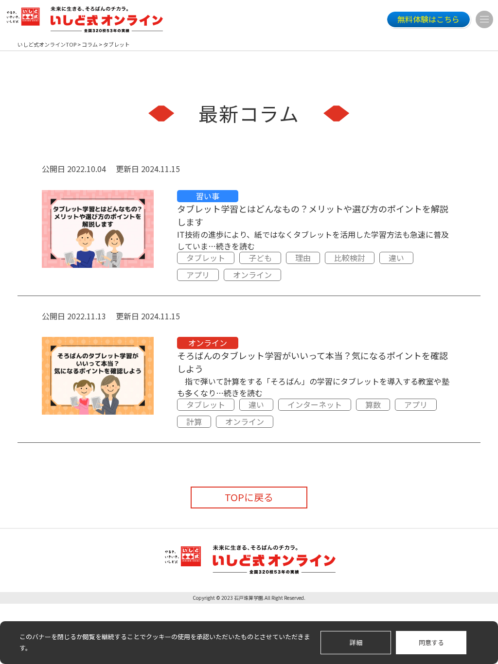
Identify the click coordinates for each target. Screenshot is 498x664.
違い (396, 257)
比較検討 (349, 257)
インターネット (314, 404)
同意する (431, 642)
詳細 (356, 642)
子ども (260, 257)
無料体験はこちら (428, 19)
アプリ (198, 274)
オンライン (252, 274)
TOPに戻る (249, 497)
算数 (373, 404)
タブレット (205, 257)
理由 (303, 257)
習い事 (207, 196)
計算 (194, 421)
